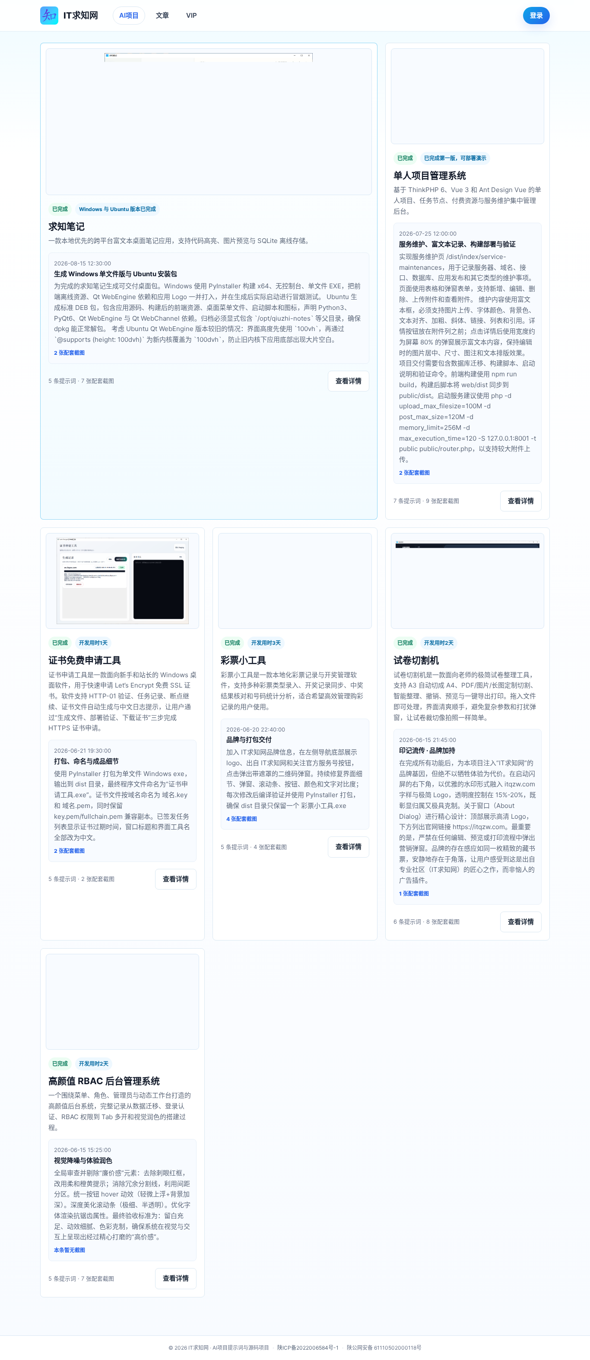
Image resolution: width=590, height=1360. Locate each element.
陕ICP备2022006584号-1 (308, 1347)
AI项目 (129, 15)
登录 (536, 15)
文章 (162, 15)
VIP (191, 15)
